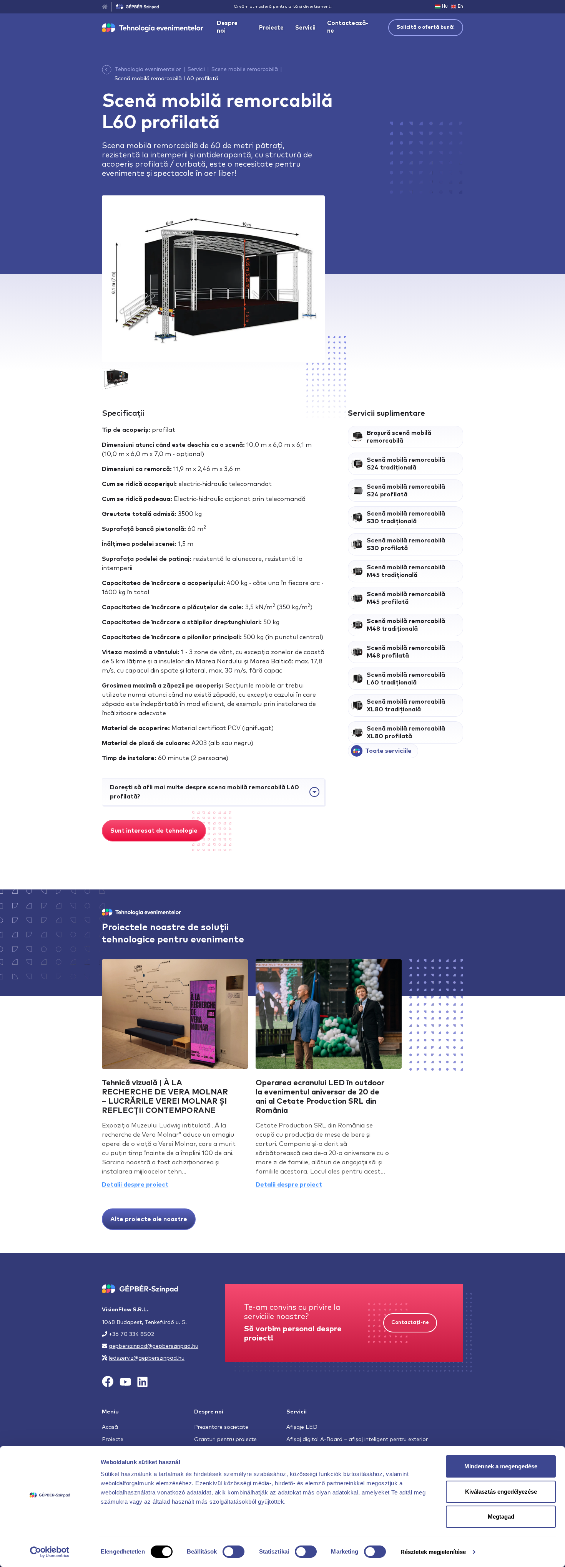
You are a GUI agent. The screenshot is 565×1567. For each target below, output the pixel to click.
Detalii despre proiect (135, 1185)
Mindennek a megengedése (500, 1466)
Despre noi (227, 27)
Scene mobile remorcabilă (244, 69)
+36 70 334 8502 (131, 1334)
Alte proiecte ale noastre (148, 1219)
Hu (445, 6)
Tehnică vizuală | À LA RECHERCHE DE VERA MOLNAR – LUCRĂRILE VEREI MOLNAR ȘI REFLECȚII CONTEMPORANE (165, 1096)
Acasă (110, 1427)
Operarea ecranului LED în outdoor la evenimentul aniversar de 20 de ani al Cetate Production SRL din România (320, 1096)
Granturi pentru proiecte (225, 1439)
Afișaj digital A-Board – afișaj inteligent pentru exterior (357, 1439)
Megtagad (501, 1516)
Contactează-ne (347, 27)
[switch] (233, 1552)
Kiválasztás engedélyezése (501, 1491)
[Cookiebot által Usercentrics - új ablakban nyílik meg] (49, 1552)
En (460, 6)
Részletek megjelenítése (433, 1552)
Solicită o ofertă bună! (426, 27)
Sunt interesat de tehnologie (154, 831)
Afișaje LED (301, 1427)
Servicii (305, 28)
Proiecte (271, 28)
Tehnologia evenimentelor (148, 69)
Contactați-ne (410, 1322)
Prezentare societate (221, 1427)
